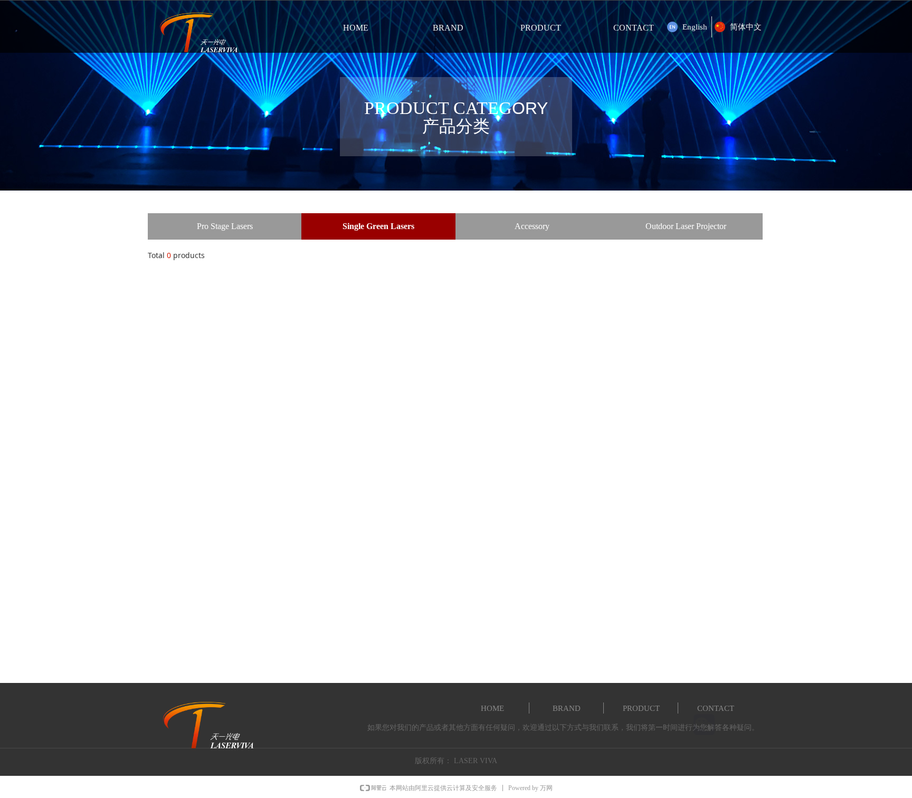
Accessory (532, 226)
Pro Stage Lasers (225, 226)
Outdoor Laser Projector (685, 226)
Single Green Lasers (378, 226)
